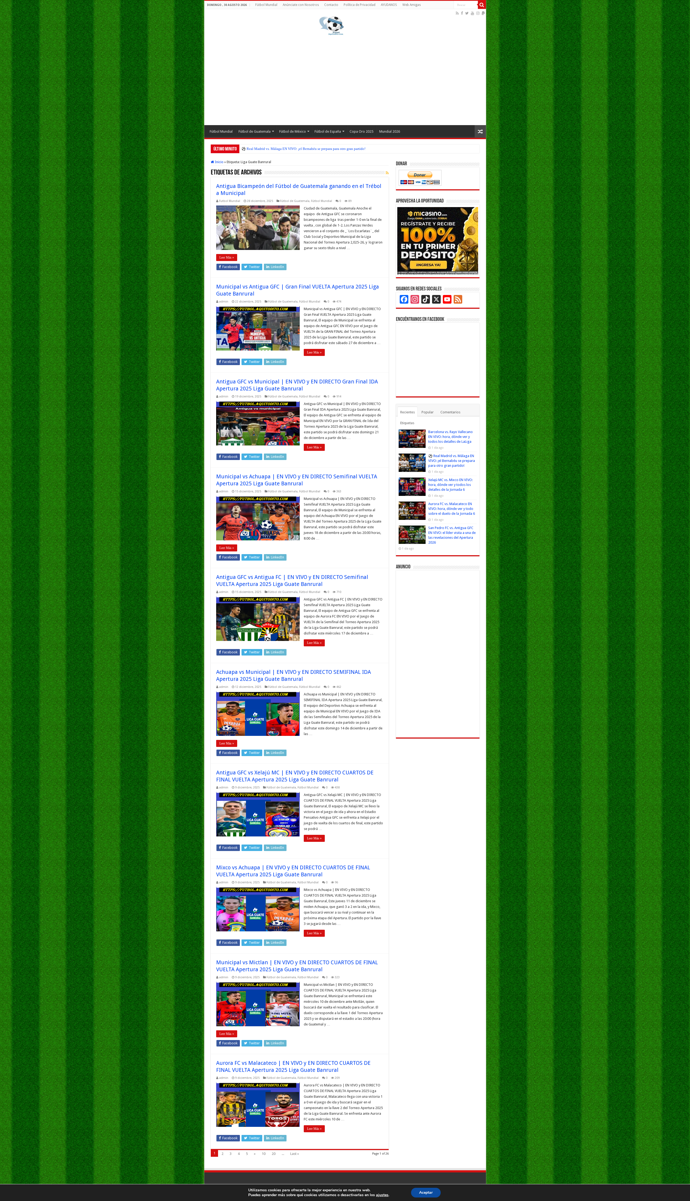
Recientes (407, 412)
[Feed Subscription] (387, 173)
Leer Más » (226, 257)
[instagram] (478, 13)
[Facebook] (462, 13)
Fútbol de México (292, 131)
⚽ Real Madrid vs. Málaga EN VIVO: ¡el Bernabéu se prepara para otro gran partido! (451, 461)
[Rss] (457, 13)
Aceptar (426, 1192)
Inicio (218, 162)
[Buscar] (482, 5)
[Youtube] (472, 13)
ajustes (382, 1195)
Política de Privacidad (359, 5)
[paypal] (483, 13)
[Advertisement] (345, 79)
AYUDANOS (389, 5)
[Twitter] (467, 13)
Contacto (331, 5)
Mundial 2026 (389, 131)
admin (223, 301)
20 (273, 1154)
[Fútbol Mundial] (331, 25)
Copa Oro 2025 (361, 131)
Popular (428, 412)
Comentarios (450, 412)
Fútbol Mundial (266, 5)
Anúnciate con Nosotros (301, 5)
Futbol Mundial (229, 201)
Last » (294, 1154)
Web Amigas (411, 5)
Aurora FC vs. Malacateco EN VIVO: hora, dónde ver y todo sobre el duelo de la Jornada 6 (451, 509)
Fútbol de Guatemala (255, 131)
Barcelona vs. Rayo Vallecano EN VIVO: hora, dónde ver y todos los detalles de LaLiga (450, 437)
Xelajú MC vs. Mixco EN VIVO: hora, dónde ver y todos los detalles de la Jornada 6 (303, 149)
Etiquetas (407, 423)
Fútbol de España (328, 131)
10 (263, 1154)
